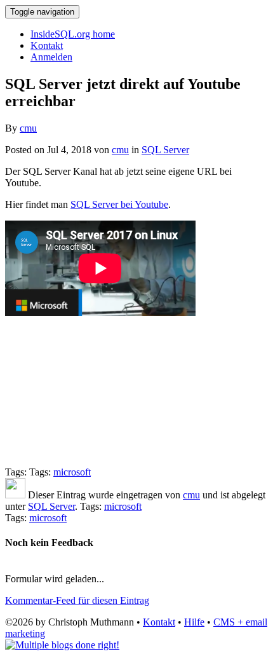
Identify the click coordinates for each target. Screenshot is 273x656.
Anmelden (51, 56)
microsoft (72, 472)
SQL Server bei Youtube (119, 204)
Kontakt (46, 45)
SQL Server (165, 149)
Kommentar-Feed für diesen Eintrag (77, 600)
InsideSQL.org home (72, 34)
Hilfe (194, 622)
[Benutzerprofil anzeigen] (15, 494)
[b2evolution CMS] (62, 644)
